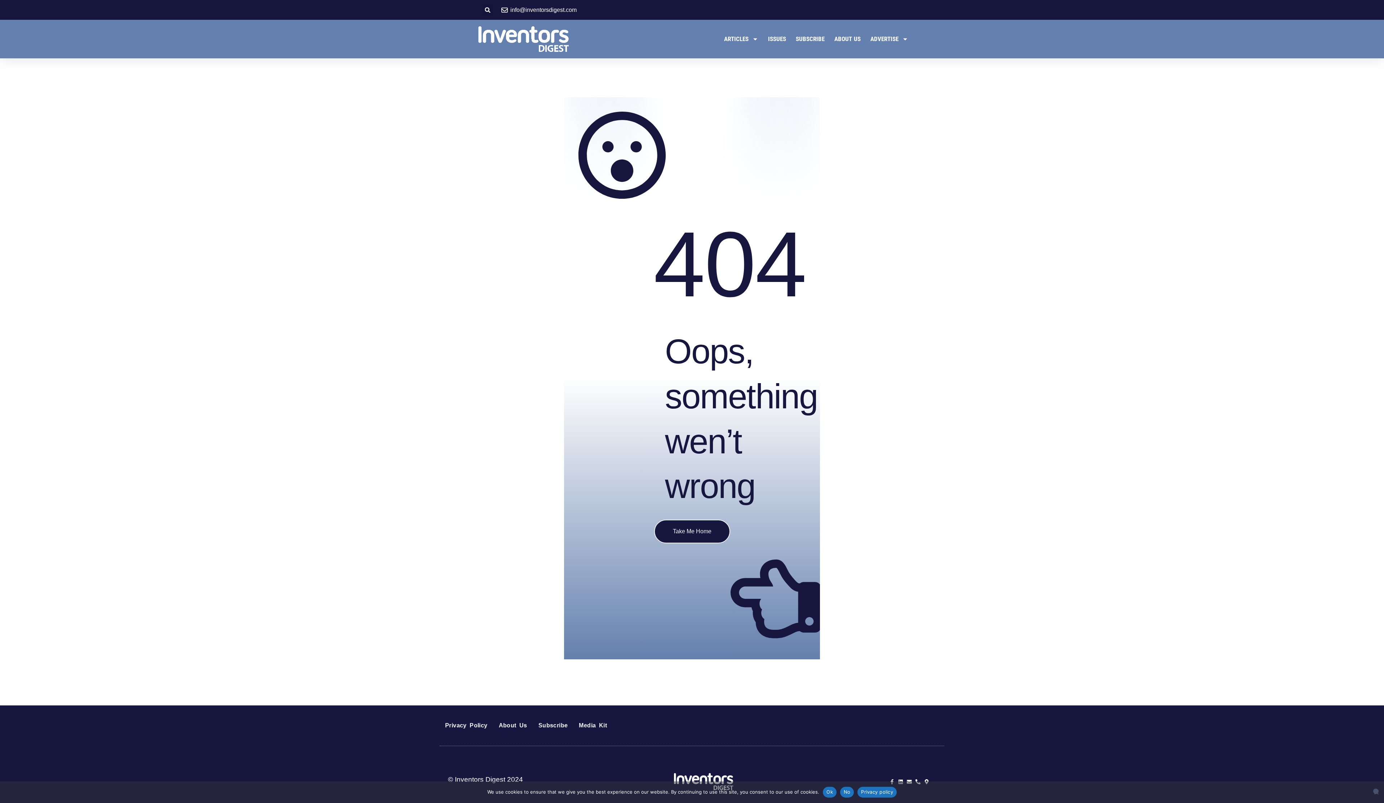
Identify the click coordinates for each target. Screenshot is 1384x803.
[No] (1376, 791)
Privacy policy (877, 792)
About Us (847, 38)
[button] (487, 9)
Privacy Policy (466, 725)
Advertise (884, 38)
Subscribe (810, 38)
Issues (777, 38)
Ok (829, 792)
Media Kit (593, 725)
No (847, 792)
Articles (736, 38)
